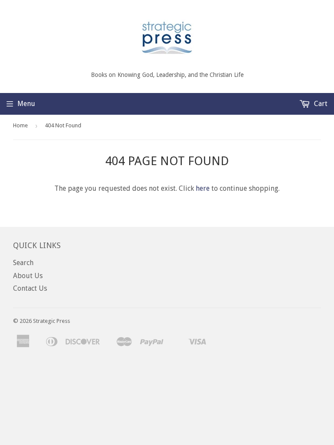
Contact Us (30, 288)
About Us (28, 276)
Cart (319, 104)
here (203, 188)
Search (23, 263)
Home (20, 125)
